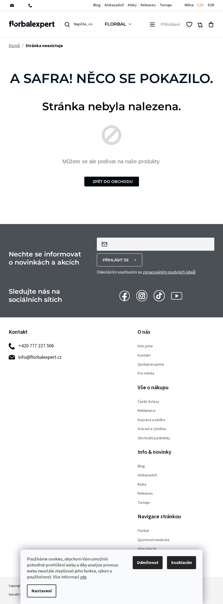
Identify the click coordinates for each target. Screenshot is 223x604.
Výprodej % (147, 549)
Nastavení (42, 591)
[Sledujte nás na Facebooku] (124, 295)
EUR (211, 5)
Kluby (132, 5)
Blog (97, 5)
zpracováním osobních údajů (169, 272)
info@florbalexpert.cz (40, 357)
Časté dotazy (148, 401)
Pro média (146, 373)
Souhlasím (181, 563)
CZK (200, 5)
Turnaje (166, 5)
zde (83, 577)
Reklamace (147, 410)
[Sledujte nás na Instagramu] (141, 295)
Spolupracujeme (151, 364)
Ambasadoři (114, 5)
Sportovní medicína (153, 540)
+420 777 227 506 (36, 345)
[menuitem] (119, 24)
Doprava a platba (151, 420)
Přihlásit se (116, 259)
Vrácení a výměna (152, 429)
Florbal (143, 531)
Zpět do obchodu (113, 181)
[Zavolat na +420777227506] (34, 5)
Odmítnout (148, 563)
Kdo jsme (145, 346)
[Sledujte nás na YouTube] (176, 295)
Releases (148, 5)
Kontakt (144, 355)
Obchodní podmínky (154, 438)
